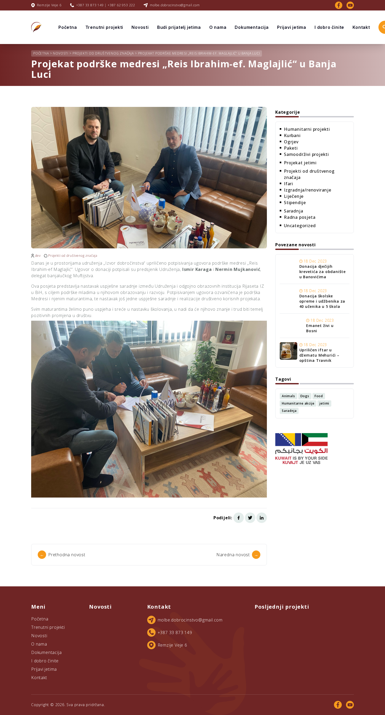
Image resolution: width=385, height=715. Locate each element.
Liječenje (294, 196)
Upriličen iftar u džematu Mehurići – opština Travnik (319, 355)
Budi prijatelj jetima (179, 27)
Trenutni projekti (104, 27)
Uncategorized (300, 225)
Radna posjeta (299, 217)
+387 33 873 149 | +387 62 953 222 (105, 5)
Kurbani (292, 135)
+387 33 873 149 (175, 632)
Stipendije (295, 202)
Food (319, 396)
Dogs (304, 396)
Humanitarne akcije (298, 403)
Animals (288, 396)
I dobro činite (329, 27)
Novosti (140, 27)
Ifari (288, 184)
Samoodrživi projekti (306, 154)
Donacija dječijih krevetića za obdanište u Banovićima (322, 271)
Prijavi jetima (291, 27)
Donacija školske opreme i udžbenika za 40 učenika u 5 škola (322, 301)
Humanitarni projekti (307, 129)
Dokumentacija (251, 27)
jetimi (324, 403)
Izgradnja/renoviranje (307, 190)
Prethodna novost (62, 555)
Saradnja (293, 211)
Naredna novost (237, 555)
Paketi (291, 148)
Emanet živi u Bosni (319, 328)
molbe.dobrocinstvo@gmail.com (175, 5)
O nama (218, 27)
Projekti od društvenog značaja (72, 256)
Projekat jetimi (300, 163)
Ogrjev (291, 142)
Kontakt (361, 27)
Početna (67, 27)
